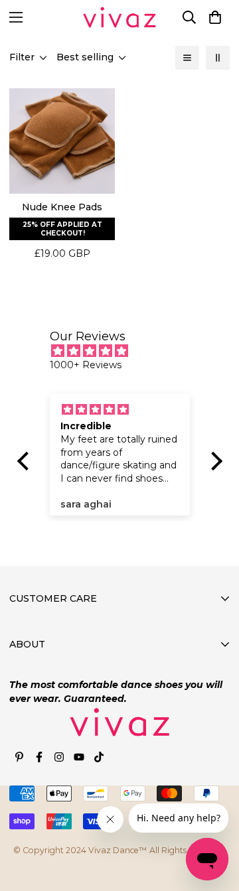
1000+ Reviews (85, 365)
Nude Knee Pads (62, 207)
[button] (215, 17)
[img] (126, 351)
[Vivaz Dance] (119, 17)
